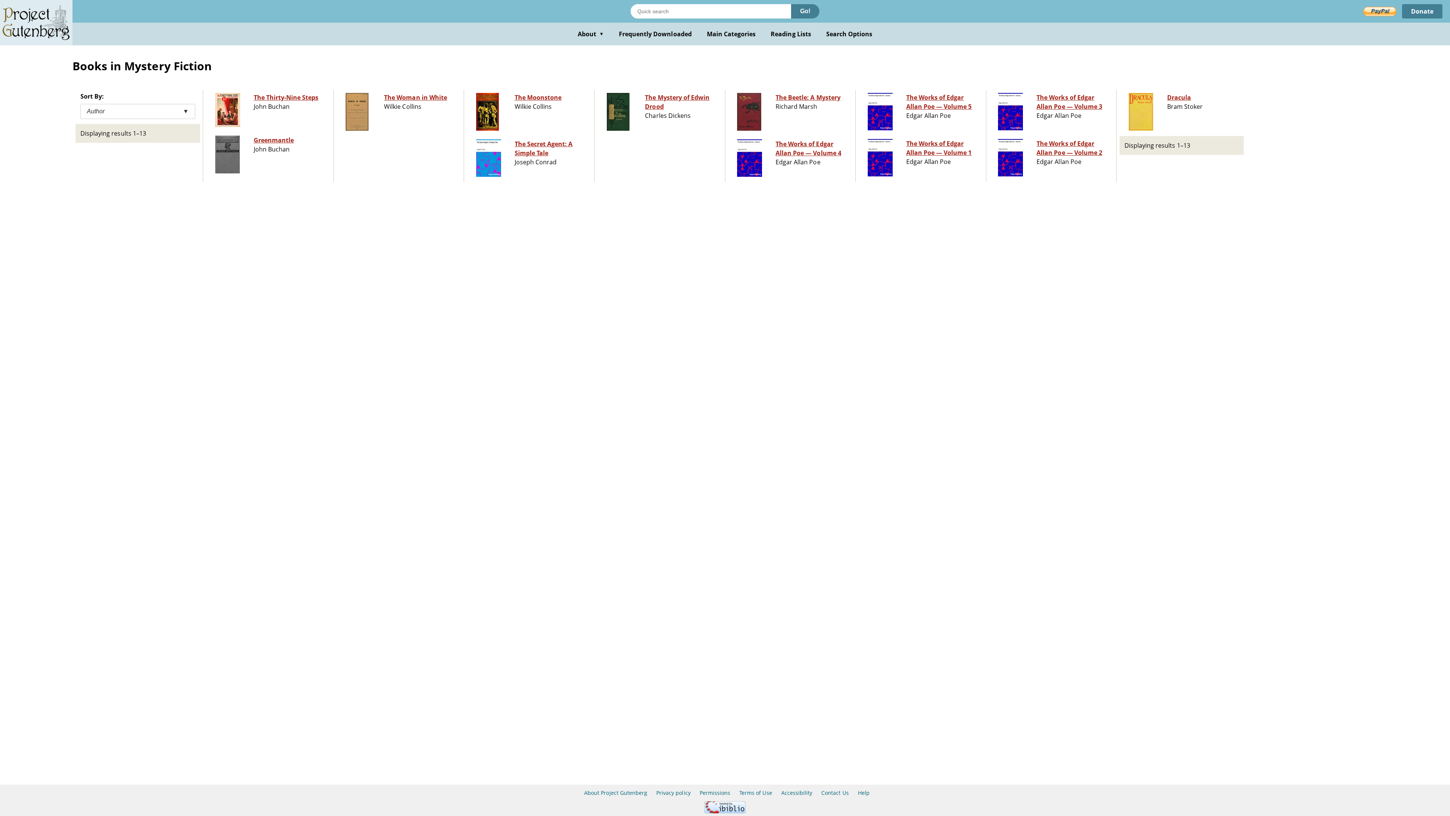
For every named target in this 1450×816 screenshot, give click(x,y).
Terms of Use (755, 792)
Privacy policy (673, 792)
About (591, 34)
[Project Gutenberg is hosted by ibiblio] (725, 811)
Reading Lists (791, 34)
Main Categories (731, 34)
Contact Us (834, 792)
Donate (1422, 11)
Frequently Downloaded (655, 34)
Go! (805, 11)
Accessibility (797, 792)
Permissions (715, 792)
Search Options (849, 34)
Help (864, 792)
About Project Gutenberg (615, 792)
